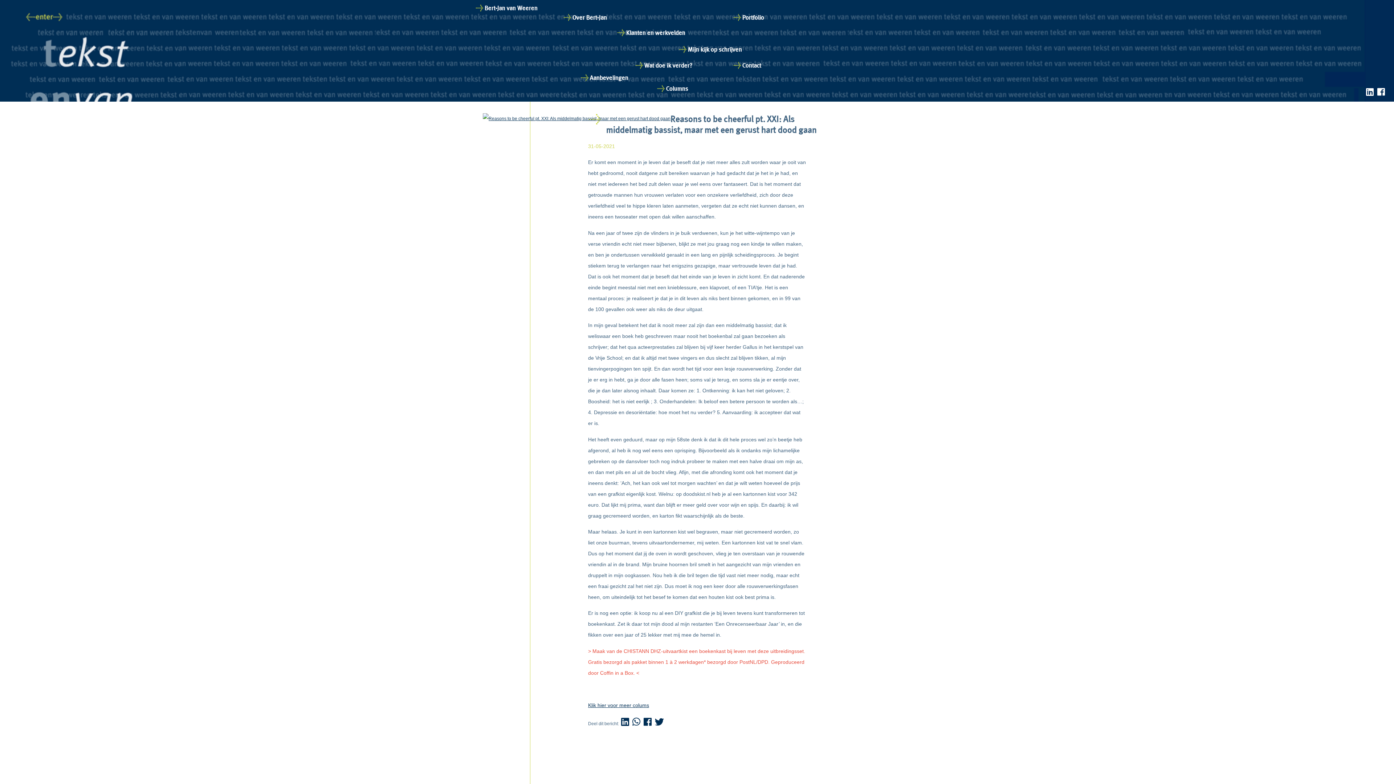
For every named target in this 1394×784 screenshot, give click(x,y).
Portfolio (753, 17)
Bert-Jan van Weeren (511, 8)
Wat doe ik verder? (668, 65)
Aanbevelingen (609, 77)
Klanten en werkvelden (655, 32)
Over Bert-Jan (589, 17)
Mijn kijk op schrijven (715, 49)
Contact (751, 65)
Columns (677, 88)
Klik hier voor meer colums (618, 705)
